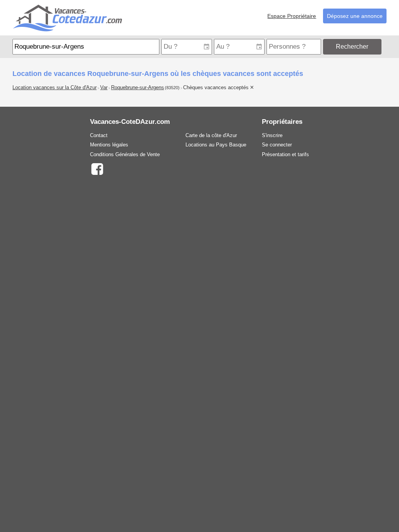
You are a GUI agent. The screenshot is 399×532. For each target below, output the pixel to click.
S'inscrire (272, 135)
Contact (99, 135)
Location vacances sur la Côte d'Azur (54, 87)
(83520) (172, 87)
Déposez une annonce (355, 16)
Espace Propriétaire (291, 16)
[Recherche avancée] (384, 46)
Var (104, 87)
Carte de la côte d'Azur (211, 135)
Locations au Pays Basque (215, 145)
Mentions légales (109, 145)
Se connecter (277, 145)
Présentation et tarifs (285, 154)
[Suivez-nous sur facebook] (97, 168)
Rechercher (352, 46)
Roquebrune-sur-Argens (137, 87)
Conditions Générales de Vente (125, 154)
